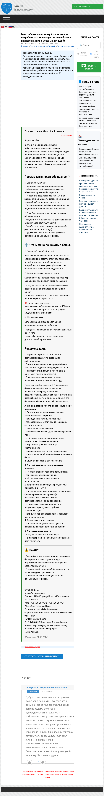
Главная (25, 46)
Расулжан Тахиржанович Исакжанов (47, 687)
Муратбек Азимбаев (53, 131)
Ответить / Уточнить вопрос (42, 656)
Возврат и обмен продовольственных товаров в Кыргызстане (88, 110)
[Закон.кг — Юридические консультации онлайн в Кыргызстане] (17, 9)
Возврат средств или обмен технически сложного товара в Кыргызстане (89, 122)
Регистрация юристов (82, 6)
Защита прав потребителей (42, 46)
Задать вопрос (90, 68)
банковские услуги (32, 647)
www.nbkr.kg (50, 223)
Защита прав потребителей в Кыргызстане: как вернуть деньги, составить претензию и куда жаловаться (87, 94)
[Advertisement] (47, 99)
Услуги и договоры (65, 46)
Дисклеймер (66, 135)
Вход (98, 6)
